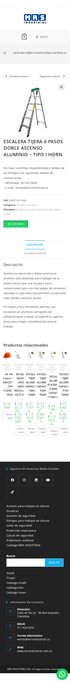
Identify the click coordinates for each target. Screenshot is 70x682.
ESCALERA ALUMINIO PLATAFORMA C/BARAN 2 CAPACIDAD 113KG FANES (56, 387)
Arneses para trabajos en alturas (27, 506)
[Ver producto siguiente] (63, 76)
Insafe (10, 573)
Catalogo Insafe (16, 583)
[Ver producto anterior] (6, 76)
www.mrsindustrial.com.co (34, 651)
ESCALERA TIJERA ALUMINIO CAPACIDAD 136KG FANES (32, 384)
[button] (61, 87)
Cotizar (17, 224)
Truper (10, 578)
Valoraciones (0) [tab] (35, 253)
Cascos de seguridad (19, 535)
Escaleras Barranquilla (40, 209)
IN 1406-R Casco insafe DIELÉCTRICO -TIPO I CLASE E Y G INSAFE (11, 384)
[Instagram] (24, 480)
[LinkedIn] (36, 480)
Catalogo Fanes (16, 592)
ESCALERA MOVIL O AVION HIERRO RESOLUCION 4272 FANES (22, 384)
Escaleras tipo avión (18, 367)
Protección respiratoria (21, 530)
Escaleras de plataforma (52, 368)
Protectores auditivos (20, 540)
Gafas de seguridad (19, 525)
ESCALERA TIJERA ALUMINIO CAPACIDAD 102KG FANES (43, 384)
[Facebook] (12, 480)
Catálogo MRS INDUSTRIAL (23, 545)
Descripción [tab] (35, 244)
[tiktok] (12, 491)
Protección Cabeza (7, 367)
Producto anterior (19, 76)
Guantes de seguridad (20, 516)
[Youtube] (48, 480)
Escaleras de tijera (27, 205)
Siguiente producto (50, 76)
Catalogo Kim (15, 587)
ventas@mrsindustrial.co (33, 639)
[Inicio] (5, 53)
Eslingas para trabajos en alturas (27, 520)
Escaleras (21, 209)
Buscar (10, 556)
